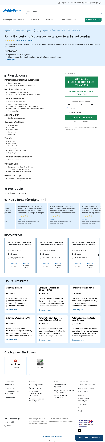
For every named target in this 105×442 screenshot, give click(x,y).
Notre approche (37, 385)
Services (49, 19)
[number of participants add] (92, 104)
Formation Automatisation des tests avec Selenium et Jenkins (27, 32)
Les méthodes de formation (13, 393)
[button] (98, 255)
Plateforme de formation (61, 396)
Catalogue (9, 385)
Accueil (7, 30)
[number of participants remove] (69, 104)
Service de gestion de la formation (64, 391)
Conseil (34, 19)
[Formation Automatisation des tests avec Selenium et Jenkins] (13, 10)
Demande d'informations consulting (36, 393)
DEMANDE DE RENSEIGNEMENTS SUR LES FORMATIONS (81, 82)
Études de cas (35, 388)
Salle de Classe (75, 112)
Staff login (52, 441)
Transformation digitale (61, 386)
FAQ (80, 407)
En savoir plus (10, 59)
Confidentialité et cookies (52, 437)
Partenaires (84, 392)
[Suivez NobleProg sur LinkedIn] (79, 430)
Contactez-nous (93, 19)
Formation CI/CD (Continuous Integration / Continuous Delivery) (46, 30)
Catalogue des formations (13, 19)
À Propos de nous (69, 19)
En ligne (72, 108)
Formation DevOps (18, 30)
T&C (80, 411)
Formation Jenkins (74, 30)
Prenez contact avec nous (89, 437)
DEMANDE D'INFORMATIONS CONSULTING (81, 92)
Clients (81, 395)
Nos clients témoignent (84, 400)
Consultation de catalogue (36, 400)
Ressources (10, 397)
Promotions (10, 388)
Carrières (82, 404)
